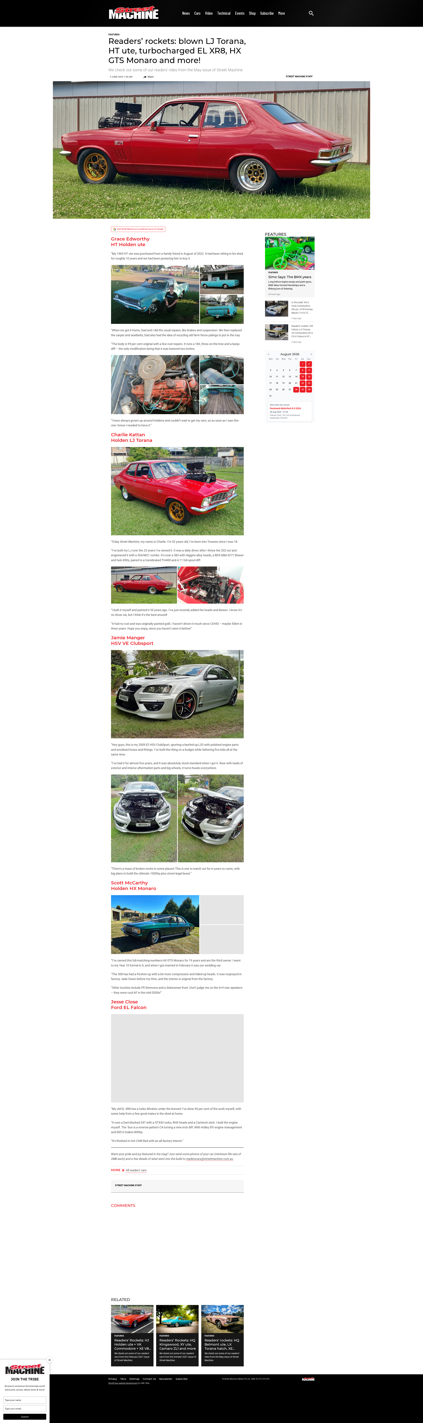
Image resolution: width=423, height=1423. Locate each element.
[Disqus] (177, 1250)
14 (296, 377)
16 (309, 377)
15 (303, 377)
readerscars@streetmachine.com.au (209, 1159)
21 (296, 383)
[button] (155, 294)
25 (277, 389)
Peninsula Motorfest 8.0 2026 (285, 408)
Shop (252, 13)
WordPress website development (122, 1383)
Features (114, 34)
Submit (25, 1416)
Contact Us (149, 1378)
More (281, 13)
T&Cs (123, 1378)
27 (290, 389)
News (186, 13)
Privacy (113, 1378)
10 (270, 377)
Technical (224, 13)
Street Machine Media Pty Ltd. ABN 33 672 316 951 (247, 1379)
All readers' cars (136, 1170)
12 (283, 377)
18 (277, 383)
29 (303, 389)
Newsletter (166, 1378)
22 (303, 383)
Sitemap (134, 1378)
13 (290, 377)
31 (270, 396)
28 (296, 389)
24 (270, 389)
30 (309, 389)
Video (209, 13)
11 (277, 377)
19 (283, 383)
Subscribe (267, 13)
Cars (197, 13)
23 (309, 383)
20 (290, 383)
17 (270, 383)
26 (283, 389)
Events (239, 13)
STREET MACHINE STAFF (128, 1185)
